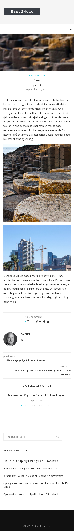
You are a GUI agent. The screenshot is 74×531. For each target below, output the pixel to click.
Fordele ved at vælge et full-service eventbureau (30, 468)
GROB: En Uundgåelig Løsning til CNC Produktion (30, 461)
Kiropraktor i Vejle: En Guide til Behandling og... (37, 395)
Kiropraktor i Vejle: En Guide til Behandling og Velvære (33, 475)
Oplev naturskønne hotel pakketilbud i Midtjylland (30, 494)
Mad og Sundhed (37, 75)
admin (38, 85)
